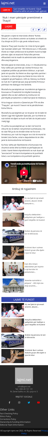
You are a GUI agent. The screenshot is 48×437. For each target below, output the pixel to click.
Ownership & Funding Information (15, 422)
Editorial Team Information (12, 424)
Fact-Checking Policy (9, 413)
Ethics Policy (5, 416)
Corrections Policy (8, 419)
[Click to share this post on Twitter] (38, 29)
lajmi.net (7, 3)
